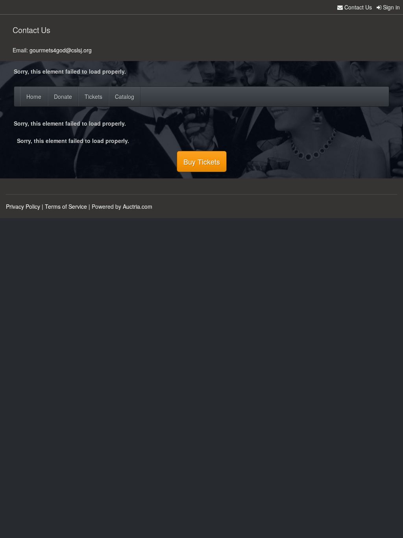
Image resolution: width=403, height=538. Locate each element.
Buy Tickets (201, 161)
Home (33, 96)
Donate (63, 96)
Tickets (93, 96)
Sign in (390, 7)
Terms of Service (66, 206)
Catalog (124, 96)
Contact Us (357, 7)
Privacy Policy (23, 206)
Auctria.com (137, 206)
